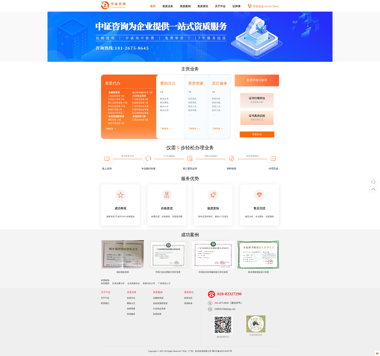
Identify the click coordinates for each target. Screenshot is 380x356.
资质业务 (167, 6)
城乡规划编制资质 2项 (142, 92)
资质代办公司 (149, 283)
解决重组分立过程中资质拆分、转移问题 (182, 121)
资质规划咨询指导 (199, 131)
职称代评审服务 (222, 117)
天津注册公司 (118, 283)
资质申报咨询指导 (199, 128)
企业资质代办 (133, 283)
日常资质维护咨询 (199, 117)
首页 (153, 6)
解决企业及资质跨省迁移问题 (176, 124)
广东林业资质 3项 (140, 99)
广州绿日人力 (164, 283)
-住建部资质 (114, 92)
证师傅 (236, 6)
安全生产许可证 (115, 113)
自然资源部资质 (160, 303)
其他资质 (157, 314)
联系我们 (105, 303)
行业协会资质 (159, 309)
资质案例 (185, 6)
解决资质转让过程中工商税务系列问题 (180, 134)
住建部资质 (158, 298)
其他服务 (131, 314)
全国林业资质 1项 (140, 103)
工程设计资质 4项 (116, 99)
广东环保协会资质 (140, 106)
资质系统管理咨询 (199, 121)
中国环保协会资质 (140, 109)
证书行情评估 (257, 98)
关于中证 (220, 6)
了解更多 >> (110, 129)
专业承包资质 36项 (116, 106)
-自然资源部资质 (116, 116)
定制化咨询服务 (198, 134)
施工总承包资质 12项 (117, 103)
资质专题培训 (221, 121)
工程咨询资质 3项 (140, 120)
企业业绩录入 (197, 138)
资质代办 (131, 298)
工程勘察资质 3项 (116, 96)
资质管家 (131, 309)
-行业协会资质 (139, 96)
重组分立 (131, 303)
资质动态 (188, 298)
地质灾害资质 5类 (116, 123)
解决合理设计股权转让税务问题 (177, 128)
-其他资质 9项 (139, 116)
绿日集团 (105, 283)
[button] (188, 58)
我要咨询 (257, 134)
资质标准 (188, 303)
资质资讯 (202, 6)
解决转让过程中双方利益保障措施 (178, 131)
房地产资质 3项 (115, 109)
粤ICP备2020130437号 (222, 351)
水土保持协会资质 (140, 113)
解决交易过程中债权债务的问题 (177, 117)
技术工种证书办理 (223, 124)
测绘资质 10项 (114, 120)
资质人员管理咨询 (199, 124)
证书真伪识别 (257, 115)
